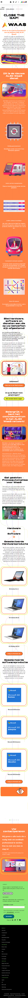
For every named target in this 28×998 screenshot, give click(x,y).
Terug (2, 7)
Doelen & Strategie (6, 942)
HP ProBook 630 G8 (14, 617)
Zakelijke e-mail (8, 904)
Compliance (4, 932)
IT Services (4, 968)
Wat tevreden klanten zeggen (14, 398)
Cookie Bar (6, 993)
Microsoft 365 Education (14, 774)
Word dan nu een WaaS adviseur (14, 385)
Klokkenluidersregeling (20, 995)
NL (18, 2)
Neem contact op (8, 893)
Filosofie (4, 939)
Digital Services (5, 963)
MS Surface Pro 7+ (14, 588)
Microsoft (4, 984)
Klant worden (4, 954)
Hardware (14, 529)
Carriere (3, 930)
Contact (3, 949)
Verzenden (9, 916)
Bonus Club (4, 946)
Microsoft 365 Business (14, 709)
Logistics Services (6, 970)
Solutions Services (6, 972)
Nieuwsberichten (5, 937)
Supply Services (5, 975)
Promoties (4, 956)
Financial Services (6, 965)
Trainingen (4, 958)
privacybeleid (10, 912)
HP (2, 982)
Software (14, 534)
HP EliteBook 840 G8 (14, 646)
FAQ (2, 951)
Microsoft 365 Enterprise (14, 741)
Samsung (4, 987)
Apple (3, 979)
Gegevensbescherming (15, 993)
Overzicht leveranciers (7, 989)
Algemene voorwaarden (9, 995)
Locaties (4, 935)
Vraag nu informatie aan (14, 653)
